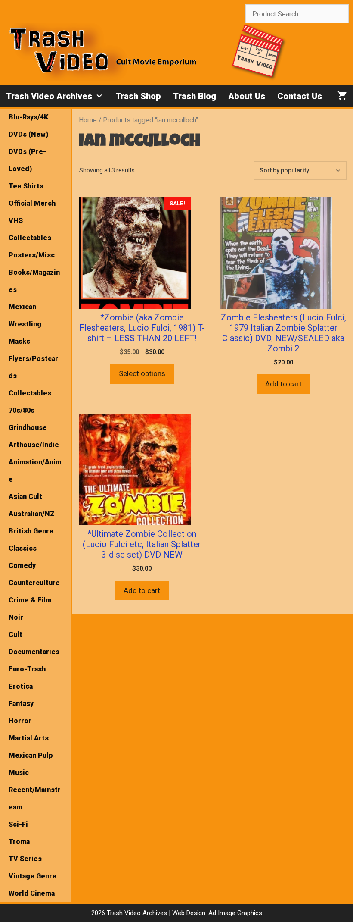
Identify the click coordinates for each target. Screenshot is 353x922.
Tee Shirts (26, 186)
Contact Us (299, 96)
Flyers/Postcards (33, 367)
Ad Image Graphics (234, 913)
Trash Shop (138, 96)
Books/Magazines (34, 281)
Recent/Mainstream (35, 798)
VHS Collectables (30, 229)
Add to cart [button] (283, 383)
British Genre (31, 531)
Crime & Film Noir (30, 608)
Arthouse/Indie (34, 445)
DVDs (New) (28, 134)
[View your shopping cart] (342, 96)
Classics (23, 548)
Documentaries (34, 652)
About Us (246, 96)
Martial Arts (29, 738)
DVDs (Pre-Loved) (27, 160)
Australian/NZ (32, 514)
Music (19, 772)
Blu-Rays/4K (28, 117)
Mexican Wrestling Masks (25, 324)
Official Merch (32, 203)
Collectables (30, 393)
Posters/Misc (32, 255)
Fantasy (21, 703)
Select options (142, 373)
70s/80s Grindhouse (28, 419)
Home (88, 120)
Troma (19, 841)
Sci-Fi (18, 824)
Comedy (22, 565)
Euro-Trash (27, 669)
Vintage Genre (32, 876)
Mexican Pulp (31, 755)
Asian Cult (25, 496)
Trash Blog (194, 96)
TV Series (25, 859)
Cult (15, 634)
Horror (20, 721)
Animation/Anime (35, 470)
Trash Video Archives (49, 96)
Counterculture (34, 583)
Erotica (21, 686)
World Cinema (32, 893)
